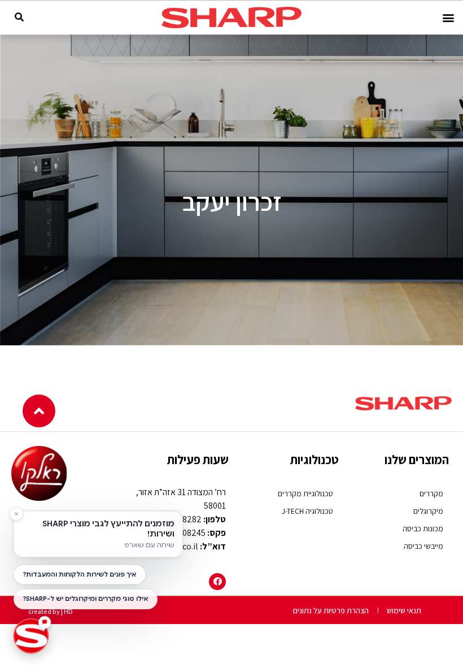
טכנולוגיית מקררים (305, 493)
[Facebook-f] (217, 581)
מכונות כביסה (423, 528)
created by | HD (50, 611)
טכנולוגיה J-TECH (307, 511)
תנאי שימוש (404, 610)
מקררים (431, 493)
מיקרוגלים (428, 511)
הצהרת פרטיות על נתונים (331, 610)
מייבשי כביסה (423, 546)
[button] (448, 17)
